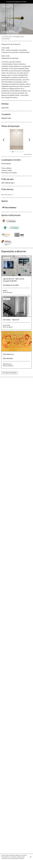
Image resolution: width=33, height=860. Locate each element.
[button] (4, 139)
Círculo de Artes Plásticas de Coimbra (16, 1)
